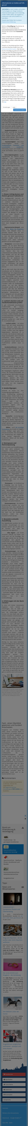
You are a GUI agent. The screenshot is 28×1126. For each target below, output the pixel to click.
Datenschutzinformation (9, 49)
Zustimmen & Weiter (19, 110)
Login (14, 107)
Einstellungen (6, 107)
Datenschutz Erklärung (8, 22)
